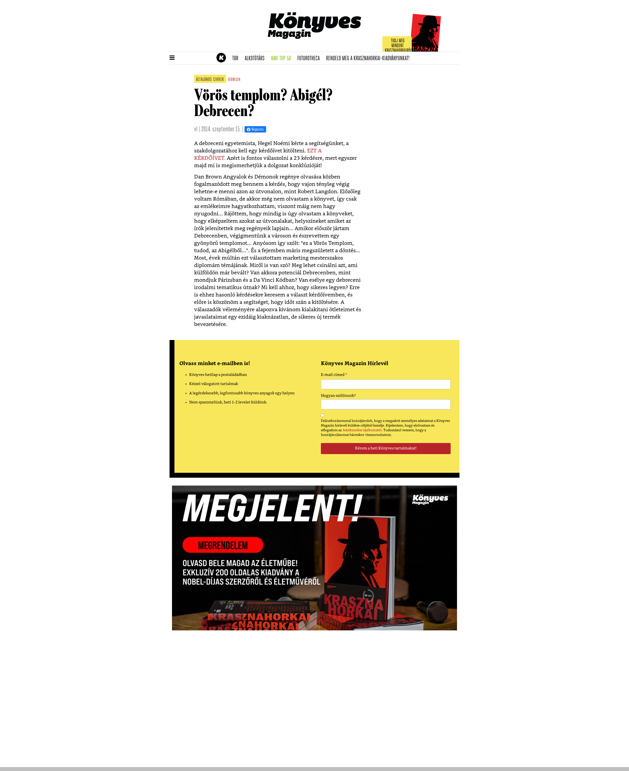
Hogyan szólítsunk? (338, 396)
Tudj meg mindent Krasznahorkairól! (398, 45)
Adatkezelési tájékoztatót (362, 430)
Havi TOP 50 (282, 58)
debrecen (234, 80)
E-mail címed (334, 375)
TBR (237, 58)
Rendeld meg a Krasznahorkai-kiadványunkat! (369, 58)
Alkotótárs (256, 58)
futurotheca (310, 58)
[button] (172, 58)
